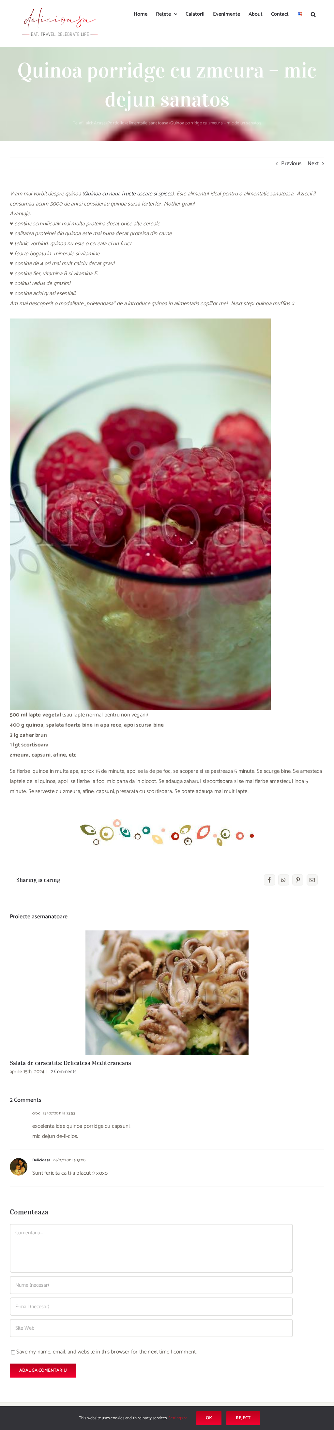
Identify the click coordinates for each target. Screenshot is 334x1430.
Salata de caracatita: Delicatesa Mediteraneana (167, 992)
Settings (176, 1418)
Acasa (100, 123)
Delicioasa (41, 1160)
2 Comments (63, 1072)
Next (313, 163)
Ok (209, 1418)
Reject (243, 1418)
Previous (291, 163)
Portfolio (116, 123)
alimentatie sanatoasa (147, 123)
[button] (313, 13)
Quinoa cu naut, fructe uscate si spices (128, 193)
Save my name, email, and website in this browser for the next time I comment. (106, 1351)
